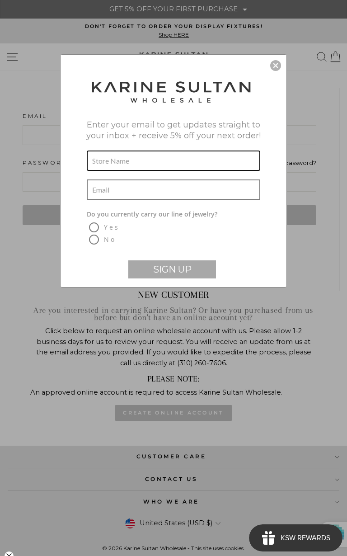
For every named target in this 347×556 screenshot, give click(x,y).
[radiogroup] (173, 227)
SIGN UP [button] (172, 269)
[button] (275, 65)
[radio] (174, 227)
